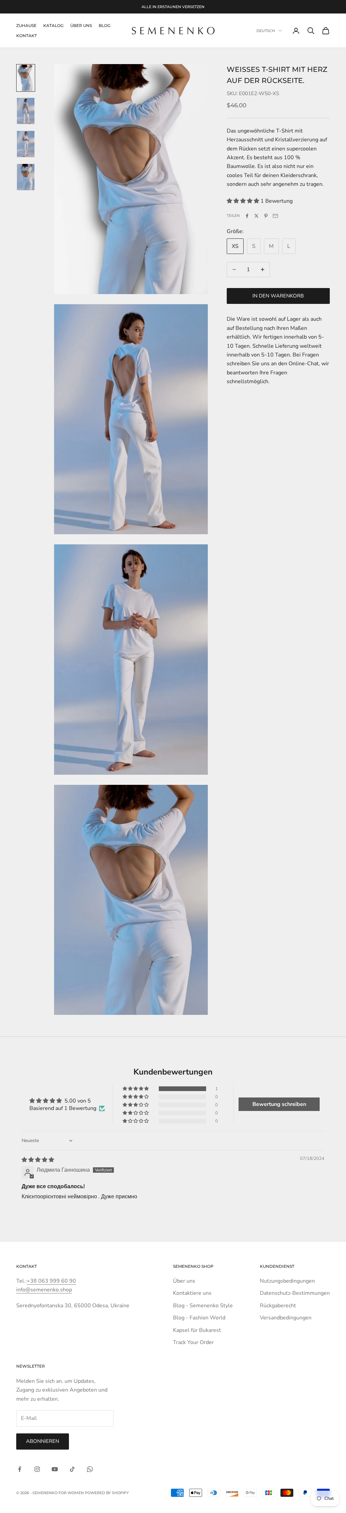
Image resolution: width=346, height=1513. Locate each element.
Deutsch (265, 30)
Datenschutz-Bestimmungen (295, 1293)
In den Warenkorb (278, 295)
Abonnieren (42, 1441)
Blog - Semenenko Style (203, 1305)
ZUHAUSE (26, 25)
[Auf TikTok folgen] (72, 1469)
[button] (244, 201)
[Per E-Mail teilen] (275, 216)
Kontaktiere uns (192, 1293)
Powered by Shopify (107, 1492)
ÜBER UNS (81, 25)
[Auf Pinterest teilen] (266, 216)
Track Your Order (193, 1342)
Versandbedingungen (286, 1317)
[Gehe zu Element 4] (25, 177)
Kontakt (26, 35)
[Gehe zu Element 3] (25, 144)
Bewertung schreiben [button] (279, 1104)
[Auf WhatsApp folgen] (89, 1469)
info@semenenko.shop (44, 1289)
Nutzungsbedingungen (287, 1281)
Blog (104, 25)
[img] (38, 1160)
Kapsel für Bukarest (197, 1330)
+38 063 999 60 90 (51, 1281)
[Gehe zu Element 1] (25, 78)
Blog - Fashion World (199, 1317)
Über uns (184, 1281)
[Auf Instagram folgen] (37, 1469)
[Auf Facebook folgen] (19, 1469)
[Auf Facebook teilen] (247, 216)
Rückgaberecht (278, 1305)
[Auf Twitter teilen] (256, 216)
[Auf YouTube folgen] (54, 1469)
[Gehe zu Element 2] (25, 111)
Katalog (53, 25)
